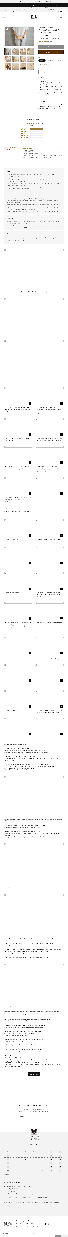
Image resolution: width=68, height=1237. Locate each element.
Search (18, 1221)
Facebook (46, 1224)
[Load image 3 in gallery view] (23, 51)
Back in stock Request (51, 52)
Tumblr (63, 1224)
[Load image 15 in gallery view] (30, 66)
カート (64, 16)
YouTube (52, 1224)
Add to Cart (34, 1074)
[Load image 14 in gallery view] (23, 66)
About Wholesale (59, 10)
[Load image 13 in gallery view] (15, 66)
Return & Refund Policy (22, 1224)
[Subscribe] (48, 1116)
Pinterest (61, 1224)
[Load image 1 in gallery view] (7, 51)
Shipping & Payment (27, 1221)
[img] (27, 148)
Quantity (40, 68)
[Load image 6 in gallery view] (15, 59)
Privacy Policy (35, 1224)
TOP (64, 1233)
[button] (42, 41)
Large (60, 61)
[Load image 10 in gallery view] (23, 59)
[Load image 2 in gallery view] (15, 51)
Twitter (58, 1224)
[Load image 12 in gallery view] (7, 66)
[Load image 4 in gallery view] (30, 51)
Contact (29, 1227)
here (25, 226)
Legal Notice (36, 1227)
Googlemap (7, 1206)
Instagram (49, 1224)
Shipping (47, 38)
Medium (51, 61)
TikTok (55, 1224)
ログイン (61, 16)
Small (43, 61)
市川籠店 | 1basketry (36, 1233)
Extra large (44, 65)
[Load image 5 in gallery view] (7, 59)
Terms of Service (21, 1227)
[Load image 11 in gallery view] (30, 59)
